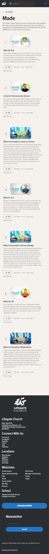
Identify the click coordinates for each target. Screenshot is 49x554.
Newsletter (14, 516)
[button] (3, 4)
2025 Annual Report (24, 505)
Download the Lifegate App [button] (9, 550)
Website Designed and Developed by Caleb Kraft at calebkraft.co (20, 545)
